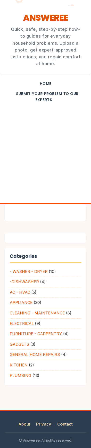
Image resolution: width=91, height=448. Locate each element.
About (24, 424)
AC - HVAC (20, 292)
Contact (65, 424)
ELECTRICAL (22, 323)
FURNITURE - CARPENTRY (36, 333)
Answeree (45, 18)
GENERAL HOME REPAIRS (35, 354)
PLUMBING (20, 375)
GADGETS (19, 344)
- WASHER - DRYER (29, 271)
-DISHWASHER (24, 281)
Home (45, 83)
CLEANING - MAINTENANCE (37, 313)
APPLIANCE (21, 302)
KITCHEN (19, 365)
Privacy (43, 424)
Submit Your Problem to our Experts (47, 97)
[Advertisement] (45, 155)
